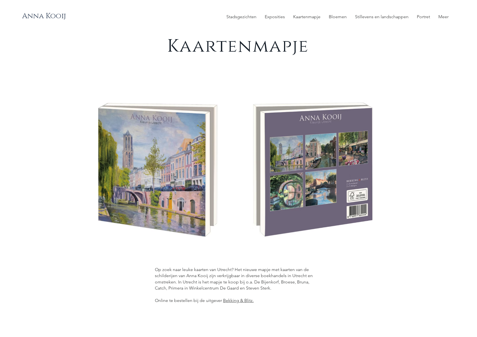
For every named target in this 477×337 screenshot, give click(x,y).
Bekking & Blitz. (238, 300)
